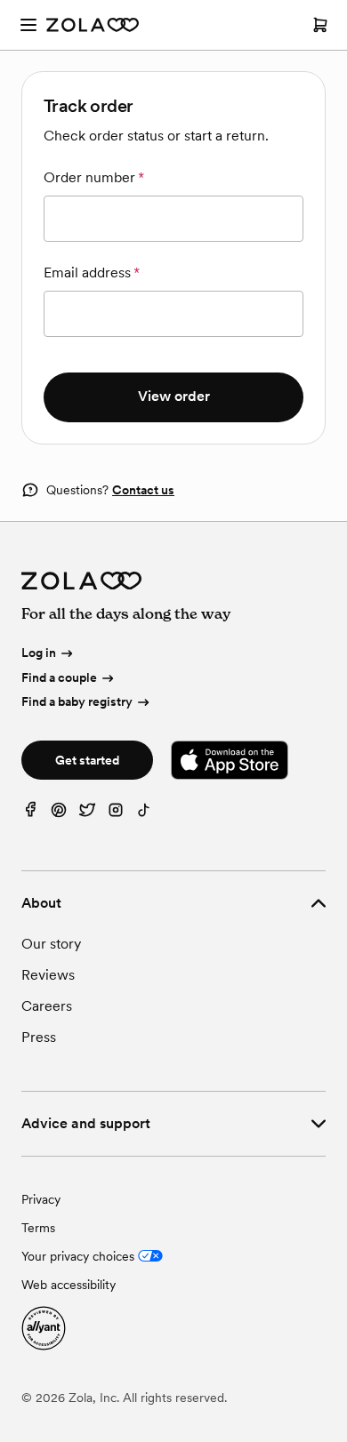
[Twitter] (87, 813)
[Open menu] (28, 25)
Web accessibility (68, 1285)
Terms (38, 1228)
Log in (38, 652)
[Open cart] (320, 25)
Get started (87, 760)
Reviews (48, 974)
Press (38, 1037)
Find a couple (59, 677)
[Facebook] (30, 813)
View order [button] (174, 396)
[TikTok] (144, 813)
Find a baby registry (77, 702)
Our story (51, 943)
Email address (92, 272)
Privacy (41, 1199)
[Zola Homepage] (92, 25)
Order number (94, 177)
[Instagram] (116, 813)
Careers (46, 1005)
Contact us (143, 490)
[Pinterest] (59, 813)
